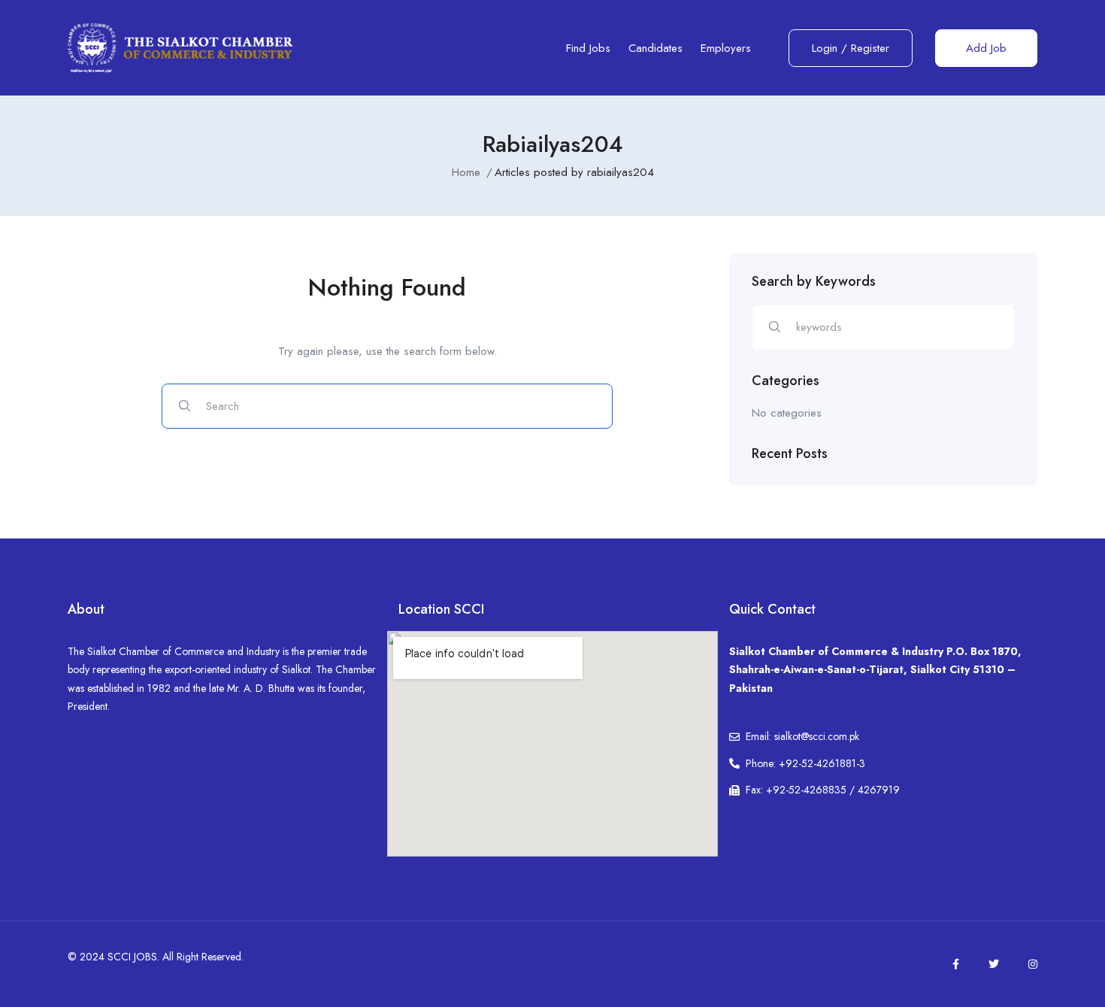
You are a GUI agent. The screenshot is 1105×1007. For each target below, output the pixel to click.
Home (466, 172)
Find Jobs (588, 48)
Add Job (986, 48)
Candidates (655, 48)
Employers (726, 48)
